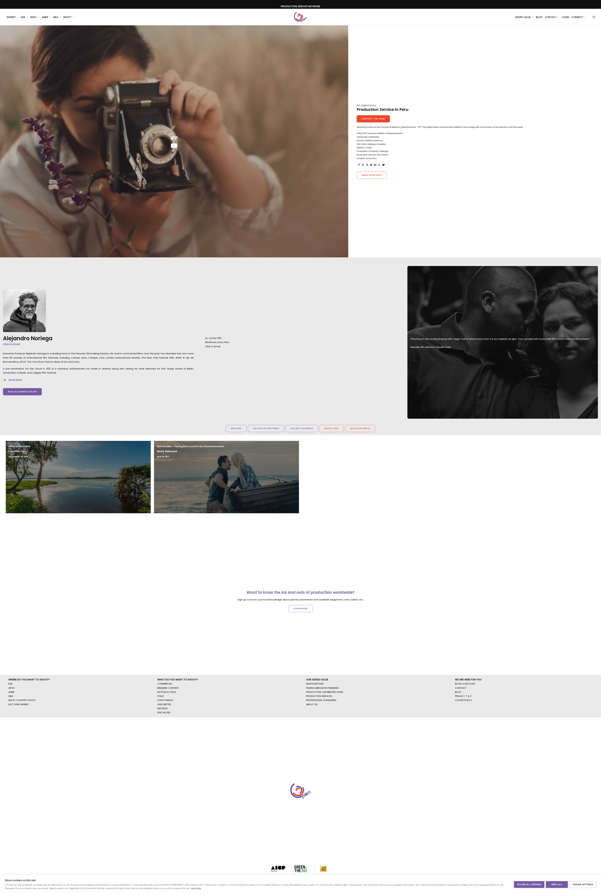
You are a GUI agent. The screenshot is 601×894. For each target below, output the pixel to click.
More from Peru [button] (372, 175)
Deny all (556, 884)
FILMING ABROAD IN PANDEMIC (322, 711)
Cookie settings (583, 884)
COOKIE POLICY (463, 723)
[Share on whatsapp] (379, 165)
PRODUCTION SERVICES (319, 719)
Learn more (196, 888)
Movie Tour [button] (331, 428)
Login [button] (565, 17)
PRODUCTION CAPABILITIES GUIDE (324, 715)
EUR (23, 17)
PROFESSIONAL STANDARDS (321, 723)
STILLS (160, 719)
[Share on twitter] (363, 165)
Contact (551, 17)
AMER (45, 17)
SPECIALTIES (163, 735)
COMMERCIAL (164, 706)
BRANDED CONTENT (168, 711)
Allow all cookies (529, 884)
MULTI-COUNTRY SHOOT (22, 723)
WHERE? (11, 17)
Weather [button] (236, 428)
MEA (55, 17)
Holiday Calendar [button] (301, 428)
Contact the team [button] (373, 118)
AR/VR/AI (162, 731)
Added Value (523, 17)
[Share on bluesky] (383, 165)
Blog (539, 17)
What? (67, 17)
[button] (594, 17)
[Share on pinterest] (371, 165)
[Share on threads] (367, 165)
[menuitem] (12, 17)
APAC (33, 17)
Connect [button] (577, 17)
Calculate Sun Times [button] (266, 428)
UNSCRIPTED (164, 727)
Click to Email (11, 344)
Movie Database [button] (360, 428)
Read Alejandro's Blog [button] (22, 391)
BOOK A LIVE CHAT (465, 706)
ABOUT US (312, 727)
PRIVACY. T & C (463, 719)
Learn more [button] (300, 615)
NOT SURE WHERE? (18, 727)
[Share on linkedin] (375, 165)
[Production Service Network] (300, 17)
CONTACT (461, 711)
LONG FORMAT (165, 723)
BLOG (458, 715)
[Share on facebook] (359, 165)
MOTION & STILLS (166, 715)
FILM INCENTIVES (315, 706)
